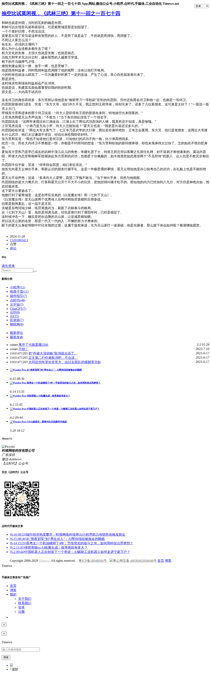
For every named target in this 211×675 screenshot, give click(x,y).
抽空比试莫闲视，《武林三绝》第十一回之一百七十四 (61, 13)
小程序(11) (17, 287)
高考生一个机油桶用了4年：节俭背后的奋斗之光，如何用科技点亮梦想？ (63, 382)
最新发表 (16, 337)
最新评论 (16, 333)
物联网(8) (16, 324)
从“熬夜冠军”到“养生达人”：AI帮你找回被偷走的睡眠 (54, 369)
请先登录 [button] (8, 266)
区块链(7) (16, 320)
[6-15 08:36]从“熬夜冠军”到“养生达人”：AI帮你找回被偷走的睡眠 (57, 539)
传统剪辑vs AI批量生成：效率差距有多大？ (48, 395)
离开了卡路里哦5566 (33, 344)
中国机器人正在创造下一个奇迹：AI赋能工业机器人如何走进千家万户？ (63, 408)
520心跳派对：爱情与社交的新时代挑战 (46, 421)
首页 (160, 560)
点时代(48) (17, 300)
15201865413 (19, 240)
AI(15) (14, 316)
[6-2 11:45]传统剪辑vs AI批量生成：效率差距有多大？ (49, 547)
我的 (13, 594)
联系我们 (24, 603)
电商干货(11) (19, 291)
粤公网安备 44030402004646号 (135, 560)
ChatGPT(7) (18, 308)
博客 (168, 560)
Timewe (44, 560)
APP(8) (15, 312)
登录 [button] (21, 607)
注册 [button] (21, 611)
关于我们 (24, 598)
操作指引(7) (18, 296)
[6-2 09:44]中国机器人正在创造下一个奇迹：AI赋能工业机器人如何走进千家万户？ (70, 552)
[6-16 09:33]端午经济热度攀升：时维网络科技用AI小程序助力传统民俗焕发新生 (67, 534)
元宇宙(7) (16, 304)
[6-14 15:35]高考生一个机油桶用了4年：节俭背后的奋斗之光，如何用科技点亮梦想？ (71, 543)
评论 (13, 248)
